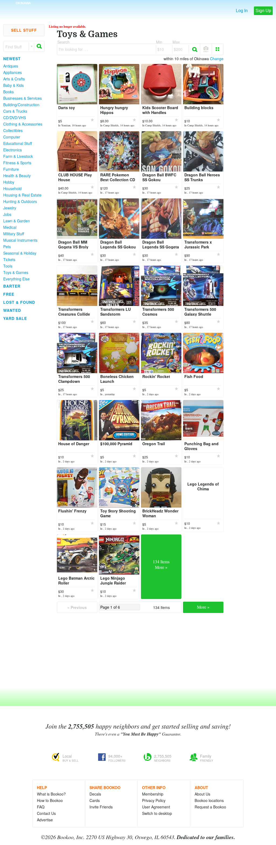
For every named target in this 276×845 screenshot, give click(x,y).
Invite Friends (101, 807)
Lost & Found (19, 302)
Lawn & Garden (16, 220)
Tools (7, 266)
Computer (11, 137)
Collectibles (13, 130)
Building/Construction (21, 104)
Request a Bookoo (210, 807)
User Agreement (156, 807)
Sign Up (263, 10)
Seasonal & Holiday (19, 253)
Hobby (8, 182)
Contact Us (46, 813)
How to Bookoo (50, 800)
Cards (94, 800)
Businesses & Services (22, 98)
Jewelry (9, 208)
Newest (12, 58)
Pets (7, 246)
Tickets (9, 259)
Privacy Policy (153, 800)
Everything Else (16, 278)
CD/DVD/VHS (14, 117)
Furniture (11, 169)
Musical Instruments (20, 240)
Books (8, 91)
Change (216, 58)
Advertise (45, 819)
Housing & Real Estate (22, 195)
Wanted (12, 310)
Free (8, 294)
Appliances (12, 72)
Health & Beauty (17, 175)
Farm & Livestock (18, 156)
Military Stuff (13, 233)
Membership (152, 794)
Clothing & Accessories (22, 124)
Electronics (12, 149)
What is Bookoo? (51, 794)
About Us (202, 794)
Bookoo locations (209, 800)
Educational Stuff (17, 143)
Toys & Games (15, 272)
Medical (9, 227)
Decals (95, 794)
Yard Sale (15, 318)
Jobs (7, 214)
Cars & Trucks (15, 111)
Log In (242, 10)
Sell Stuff (24, 30)
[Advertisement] (21, 403)
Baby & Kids (13, 85)
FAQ (40, 807)
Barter (11, 286)
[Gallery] (217, 49)
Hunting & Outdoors (20, 201)
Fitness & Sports (17, 162)
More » (203, 607)
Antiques (10, 66)
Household (12, 188)
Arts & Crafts (14, 78)
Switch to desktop (157, 813)
